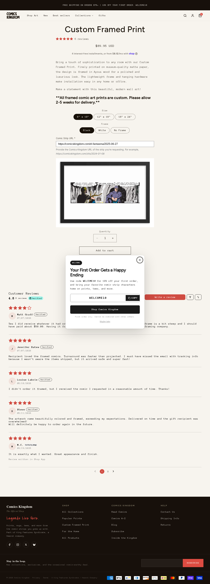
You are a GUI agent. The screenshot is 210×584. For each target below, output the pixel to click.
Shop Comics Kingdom (105, 309)
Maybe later (105, 321)
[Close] (139, 260)
